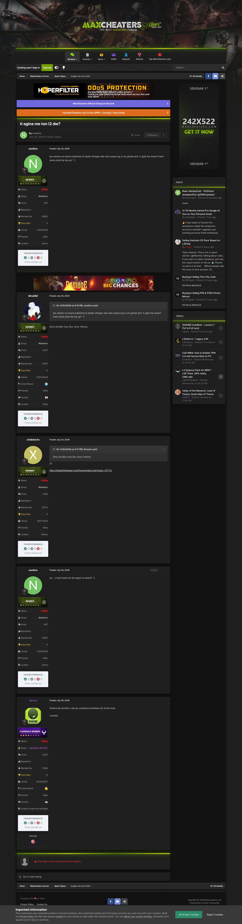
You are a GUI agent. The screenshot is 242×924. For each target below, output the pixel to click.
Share (136, 135)
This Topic (210, 67)
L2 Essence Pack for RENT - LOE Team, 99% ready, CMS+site (197, 373)
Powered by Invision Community (204, 903)
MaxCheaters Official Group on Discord (93, 103)
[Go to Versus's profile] (33, 716)
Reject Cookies (214, 914)
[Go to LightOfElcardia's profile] (178, 371)
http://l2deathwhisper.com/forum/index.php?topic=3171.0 (81, 470)
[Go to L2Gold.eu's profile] (178, 340)
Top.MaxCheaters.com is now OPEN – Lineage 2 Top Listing (93, 112)
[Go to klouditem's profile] (178, 212)
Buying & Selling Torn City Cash (199, 277)
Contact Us (42, 904)
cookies (59, 916)
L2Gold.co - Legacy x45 (195, 339)
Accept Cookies (190, 914)
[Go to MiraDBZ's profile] (33, 311)
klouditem (190, 217)
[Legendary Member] (33, 841)
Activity (86, 59)
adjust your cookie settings (138, 916)
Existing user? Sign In (28, 67)
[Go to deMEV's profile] (178, 392)
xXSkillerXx (33, 439)
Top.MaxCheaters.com (160, 59)
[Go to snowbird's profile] (178, 354)
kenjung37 (190, 197)
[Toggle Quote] (54, 305)
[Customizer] (56, 67)
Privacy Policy (27, 904)
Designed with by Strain (33, 898)
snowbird (187, 359)
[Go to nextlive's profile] (23, 135)
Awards (139, 59)
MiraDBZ (33, 295)
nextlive (36, 133)
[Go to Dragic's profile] (178, 242)
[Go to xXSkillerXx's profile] (33, 455)
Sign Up (47, 67)
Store (100, 59)
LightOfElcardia (190, 380)
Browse (71, 59)
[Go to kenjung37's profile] (178, 192)
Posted (210, 197)
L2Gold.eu (187, 342)
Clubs (114, 59)
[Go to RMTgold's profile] (178, 278)
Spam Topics (54, 136)
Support (126, 59)
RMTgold (189, 280)
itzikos (185, 331)
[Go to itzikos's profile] (178, 326)
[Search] (222, 67)
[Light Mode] (63, 67)
